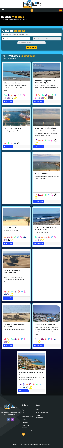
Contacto (25, 422)
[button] (60, 10)
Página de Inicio (26, 410)
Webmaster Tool (27, 431)
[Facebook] (8, 419)
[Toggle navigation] (3, 10)
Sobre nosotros (26, 413)
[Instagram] (12, 419)
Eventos (24, 419)
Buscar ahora (31, 47)
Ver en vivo (8, 101)
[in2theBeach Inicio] (10, 407)
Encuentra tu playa (27, 416)
